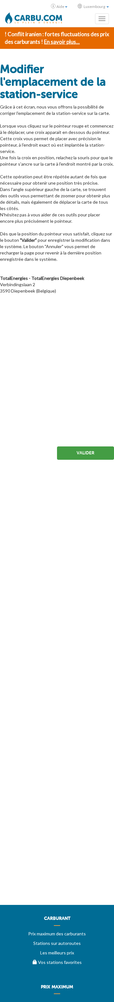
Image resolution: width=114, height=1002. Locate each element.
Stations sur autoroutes (57, 943)
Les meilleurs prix (57, 952)
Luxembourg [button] (94, 6)
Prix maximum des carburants (57, 933)
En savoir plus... (62, 41)
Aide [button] (60, 6)
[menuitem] (57, 921)
